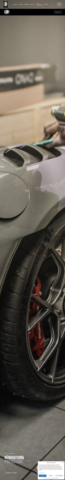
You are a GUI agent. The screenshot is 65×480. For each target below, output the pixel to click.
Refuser (50, 475)
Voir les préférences (59, 475)
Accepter (42, 475)
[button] (62, 462)
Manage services (42, 472)
